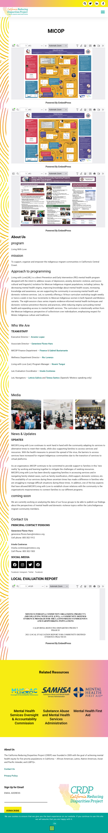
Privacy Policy (11, 776)
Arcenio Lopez (38, 337)
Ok (54, 823)
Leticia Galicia (35, 378)
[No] (52, 828)
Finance (43, 350)
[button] (85, 3)
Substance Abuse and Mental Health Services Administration (56, 717)
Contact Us (9, 769)
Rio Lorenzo (47, 357)
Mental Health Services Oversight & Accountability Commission (24, 717)
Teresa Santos (53, 378)
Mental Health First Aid (88, 713)
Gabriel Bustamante (58, 350)
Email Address (12, 793)
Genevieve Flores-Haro (42, 343)
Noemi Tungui (58, 364)
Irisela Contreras (47, 371)
